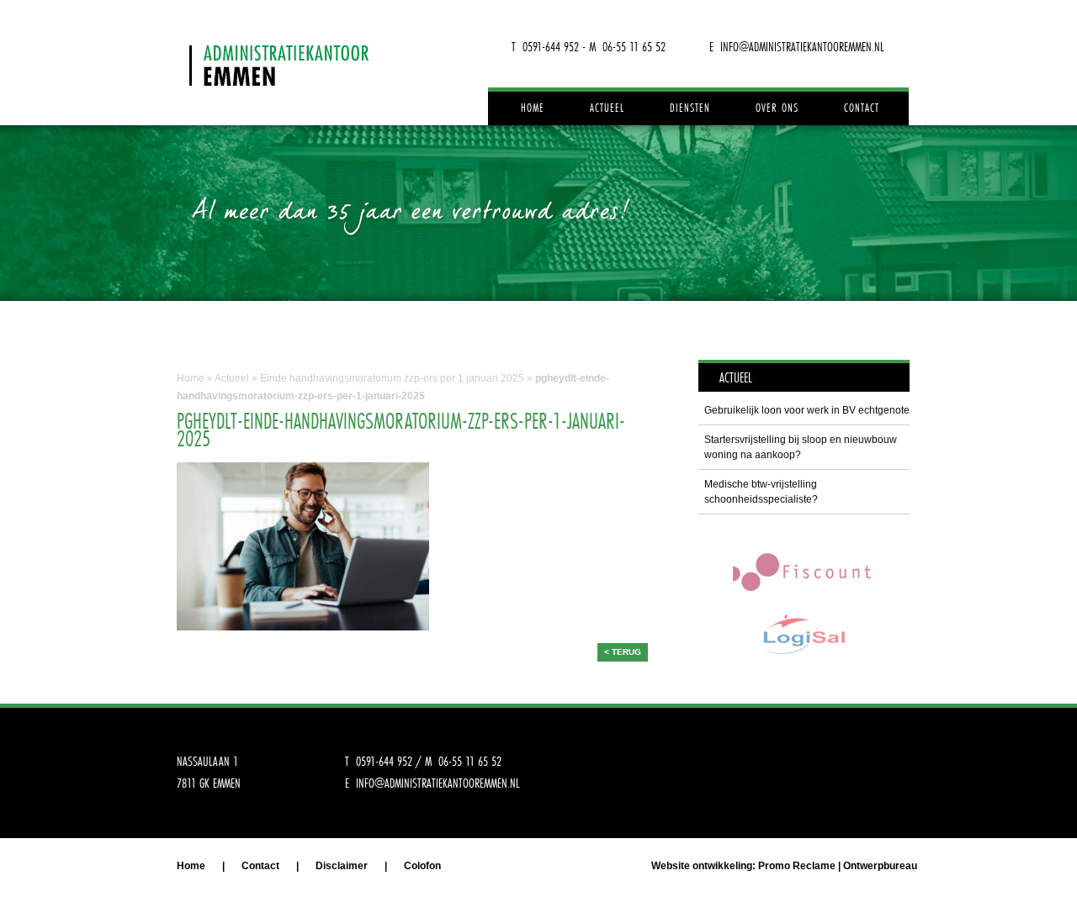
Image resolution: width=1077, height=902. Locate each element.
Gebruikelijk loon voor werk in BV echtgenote (807, 410)
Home (532, 107)
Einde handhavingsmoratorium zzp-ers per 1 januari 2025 (392, 378)
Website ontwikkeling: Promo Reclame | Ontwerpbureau (784, 866)
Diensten (690, 107)
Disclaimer (342, 866)
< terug (622, 652)
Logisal (803, 634)
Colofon (422, 866)
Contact (861, 107)
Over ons (777, 107)
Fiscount (803, 571)
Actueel (607, 107)
